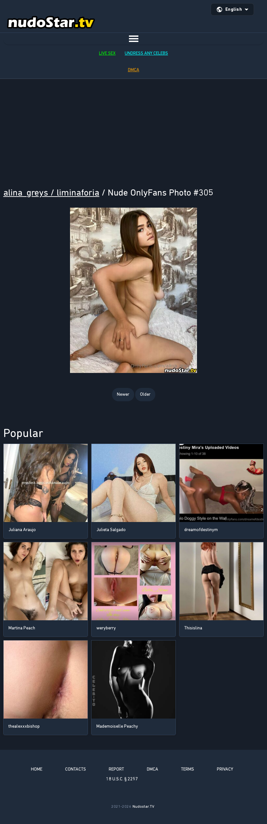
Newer (123, 394)
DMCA (133, 70)
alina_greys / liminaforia (51, 192)
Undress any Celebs (146, 53)
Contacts (75, 769)
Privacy (225, 769)
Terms (187, 769)
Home (36, 769)
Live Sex (107, 53)
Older (145, 394)
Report (116, 769)
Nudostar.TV (143, 806)
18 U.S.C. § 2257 (122, 779)
